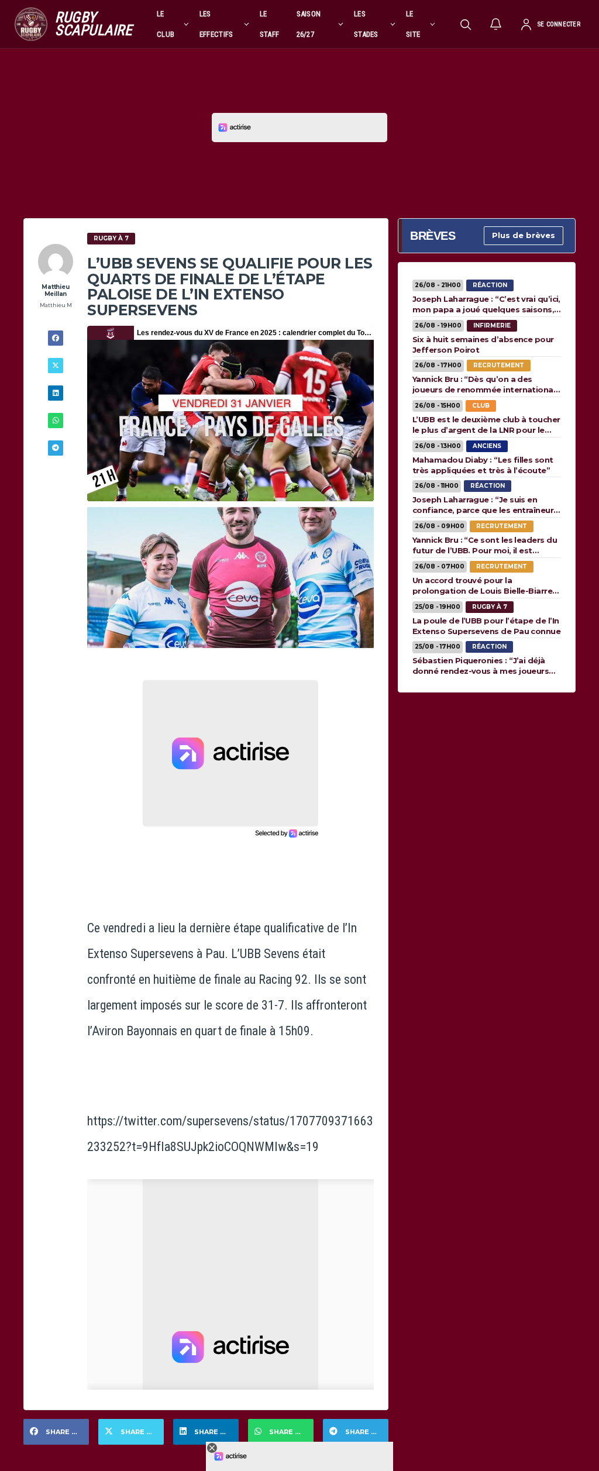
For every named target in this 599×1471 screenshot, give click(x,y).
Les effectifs (216, 24)
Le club (165, 24)
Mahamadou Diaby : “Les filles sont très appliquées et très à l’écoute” (482, 465)
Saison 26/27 (309, 24)
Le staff (270, 24)
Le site (413, 24)
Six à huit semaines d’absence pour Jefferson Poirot (483, 344)
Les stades (366, 24)
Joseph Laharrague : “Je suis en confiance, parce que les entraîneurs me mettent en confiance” (485, 505)
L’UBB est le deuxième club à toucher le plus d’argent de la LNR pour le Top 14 (486, 425)
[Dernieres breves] (496, 24)
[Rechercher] (465, 24)
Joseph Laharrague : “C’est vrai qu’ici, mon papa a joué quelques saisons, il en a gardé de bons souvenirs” (486, 304)
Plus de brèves (523, 235)
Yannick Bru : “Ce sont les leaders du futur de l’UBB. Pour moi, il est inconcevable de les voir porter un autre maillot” (484, 545)
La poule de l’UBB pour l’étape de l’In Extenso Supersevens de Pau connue (486, 626)
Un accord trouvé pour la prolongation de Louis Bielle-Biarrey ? (484, 585)
